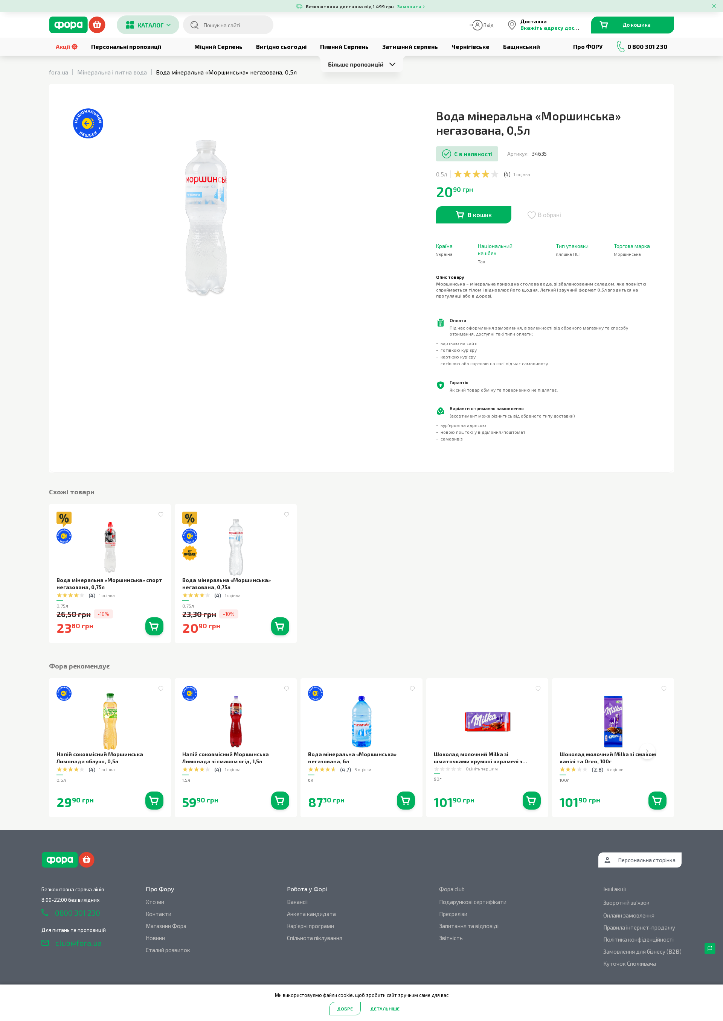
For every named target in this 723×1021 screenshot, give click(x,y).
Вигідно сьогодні (281, 46)
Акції (63, 46)
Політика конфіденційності (638, 939)
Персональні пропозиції (126, 46)
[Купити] (154, 626)
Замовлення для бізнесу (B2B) (642, 951)
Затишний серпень (410, 46)
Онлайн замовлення (628, 915)
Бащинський (521, 46)
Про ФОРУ (587, 46)
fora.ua (58, 72)
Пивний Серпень (344, 46)
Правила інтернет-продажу (639, 927)
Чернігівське (470, 46)
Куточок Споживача (629, 963)
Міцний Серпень (218, 46)
